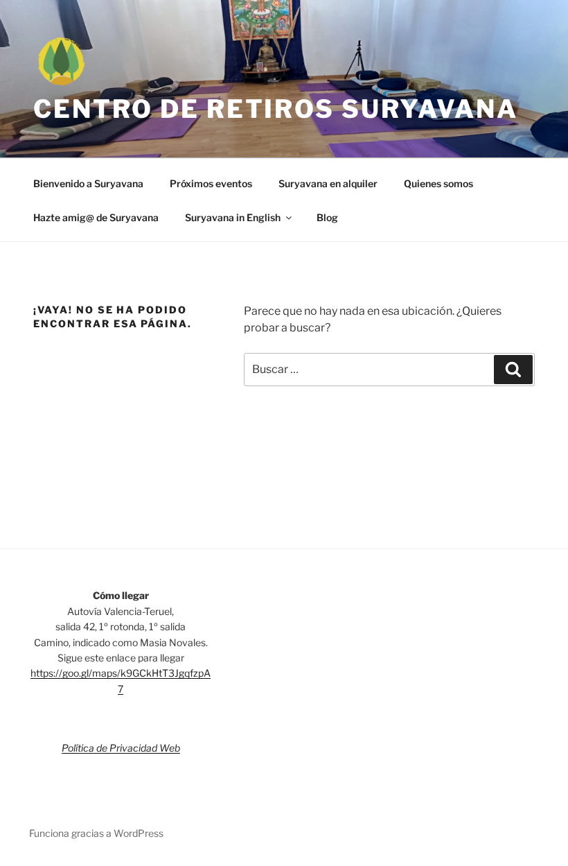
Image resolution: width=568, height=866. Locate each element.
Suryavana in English (233, 217)
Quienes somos (438, 183)
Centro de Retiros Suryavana (275, 109)
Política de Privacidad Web (121, 748)
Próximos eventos (211, 183)
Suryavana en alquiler (328, 183)
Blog (327, 217)
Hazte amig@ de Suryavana (96, 217)
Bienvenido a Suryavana (88, 183)
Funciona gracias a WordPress (96, 833)
